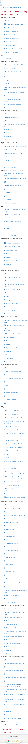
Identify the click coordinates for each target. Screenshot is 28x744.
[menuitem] (1, 3)
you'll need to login (20, 738)
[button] (1, 1)
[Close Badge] (21, 739)
